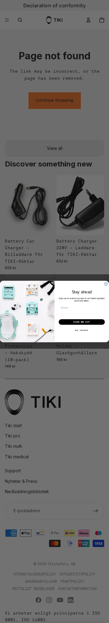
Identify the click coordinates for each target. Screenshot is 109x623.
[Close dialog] (105, 283)
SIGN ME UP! (81, 322)
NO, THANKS (81, 330)
